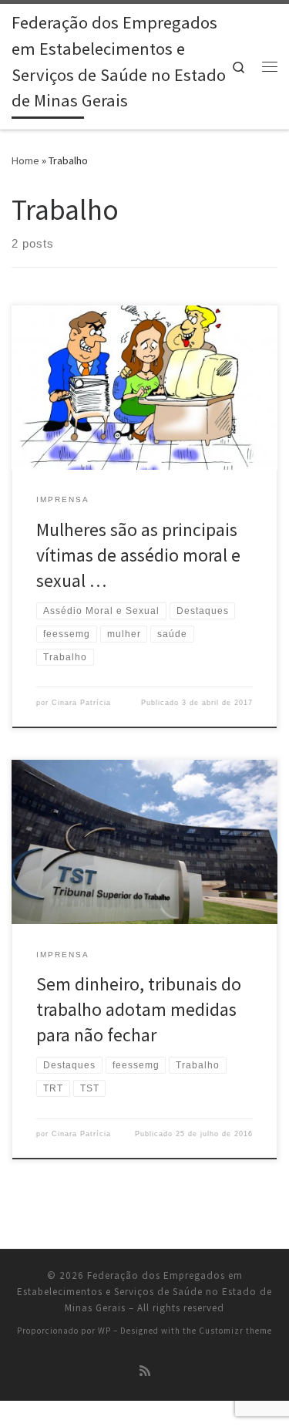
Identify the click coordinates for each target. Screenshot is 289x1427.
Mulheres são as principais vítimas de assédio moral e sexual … (138, 555)
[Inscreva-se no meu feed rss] (144, 1371)
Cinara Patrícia (81, 703)
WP (104, 1330)
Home (25, 160)
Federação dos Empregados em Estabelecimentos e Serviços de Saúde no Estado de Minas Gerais (144, 1291)
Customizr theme (235, 1330)
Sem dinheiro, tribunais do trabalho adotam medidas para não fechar (138, 1010)
